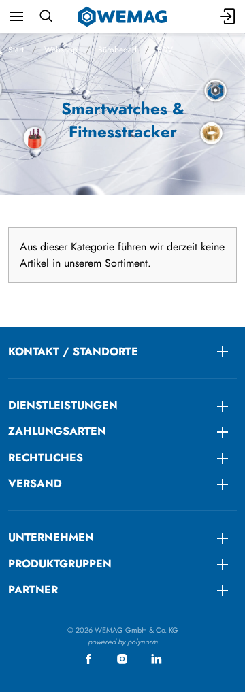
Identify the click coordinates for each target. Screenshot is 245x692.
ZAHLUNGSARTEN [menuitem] (57, 431)
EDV (165, 50)
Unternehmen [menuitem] (51, 537)
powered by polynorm (123, 641)
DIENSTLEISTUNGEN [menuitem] (63, 405)
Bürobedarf (117, 50)
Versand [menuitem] (35, 483)
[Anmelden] (228, 16)
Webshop (61, 50)
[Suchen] (45, 16)
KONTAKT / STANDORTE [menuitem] (73, 351)
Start (16, 50)
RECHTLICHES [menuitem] (45, 457)
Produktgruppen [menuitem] (60, 564)
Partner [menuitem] (33, 589)
